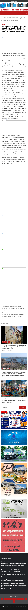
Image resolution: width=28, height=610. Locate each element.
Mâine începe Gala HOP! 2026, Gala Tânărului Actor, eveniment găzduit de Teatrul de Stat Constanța (13, 579)
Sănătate (4, 368)
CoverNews (20, 606)
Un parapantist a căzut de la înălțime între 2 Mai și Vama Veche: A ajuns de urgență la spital (12, 570)
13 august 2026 (9, 402)
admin (4, 34)
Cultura (4, 395)
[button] (2, 13)
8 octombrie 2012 (10, 34)
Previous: (13, 307)
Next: (13, 315)
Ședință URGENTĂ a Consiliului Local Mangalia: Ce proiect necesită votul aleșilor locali (13, 575)
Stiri (3, 24)
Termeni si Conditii (14, 596)
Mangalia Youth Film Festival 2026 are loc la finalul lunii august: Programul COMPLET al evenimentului (14, 399)
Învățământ (5, 341)
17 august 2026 (9, 350)
